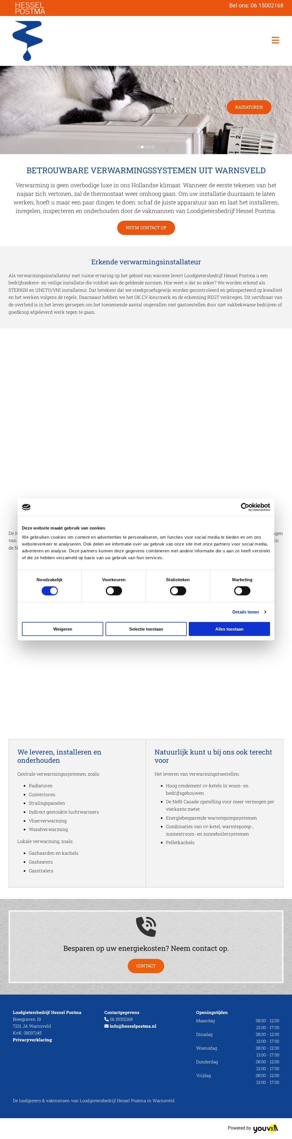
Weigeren (62, 628)
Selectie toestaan (146, 628)
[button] (203, 41)
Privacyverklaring (32, 1040)
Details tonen (245, 611)
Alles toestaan (229, 628)
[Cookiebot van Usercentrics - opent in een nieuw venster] (245, 507)
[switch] (114, 590)
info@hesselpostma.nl (133, 1026)
